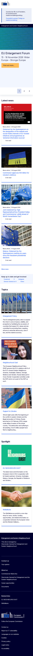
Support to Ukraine (9, 411)
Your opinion (5, 564)
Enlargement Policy (10, 316)
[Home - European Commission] (5, 3)
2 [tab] (24, 91)
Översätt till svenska (12, 18)
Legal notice (5, 645)
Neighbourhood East (10, 362)
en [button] (21, 3)
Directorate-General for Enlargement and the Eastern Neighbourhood (15, 578)
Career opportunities (7, 583)
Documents (5, 586)
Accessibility (5, 648)
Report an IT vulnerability (9, 631)
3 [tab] (29, 91)
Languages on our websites (10, 634)
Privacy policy (5, 641)
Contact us (4, 627)
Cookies (4, 638)
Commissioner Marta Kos (9, 574)
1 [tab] (19, 91)
